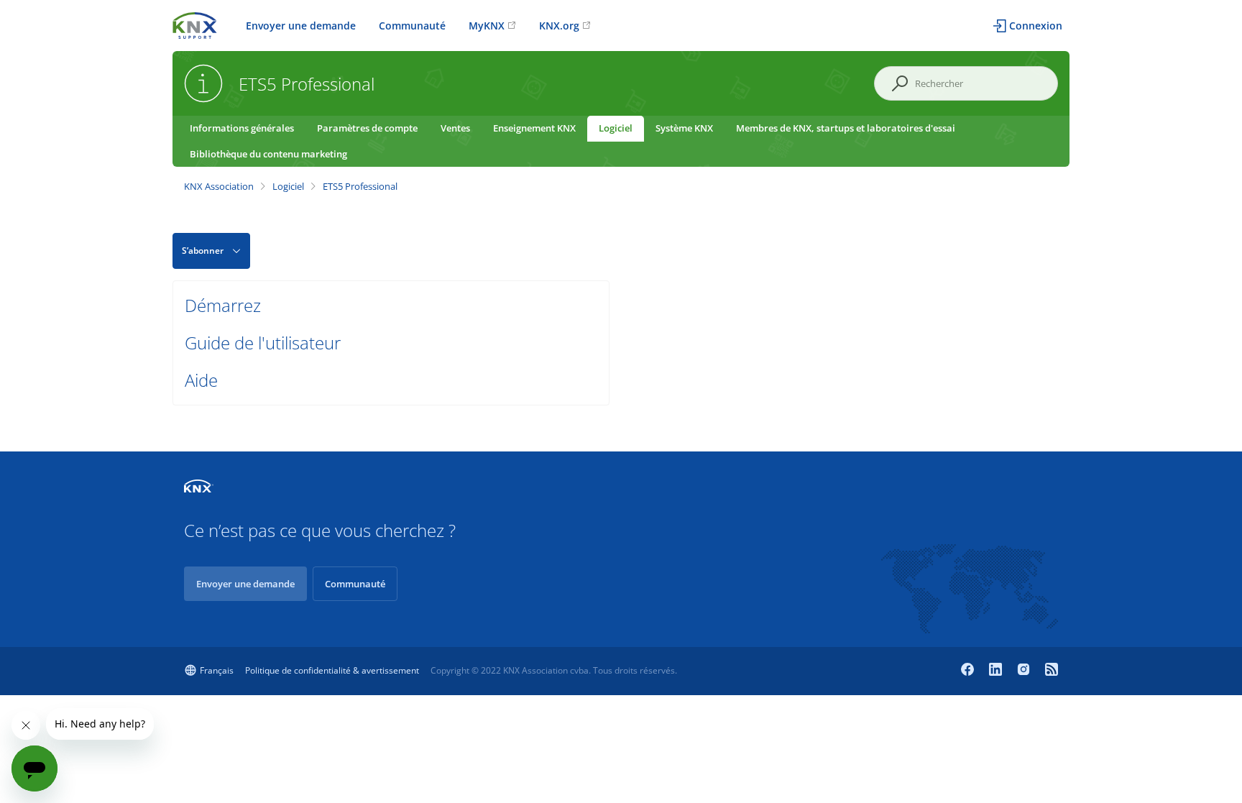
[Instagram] (1025, 670)
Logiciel (615, 127)
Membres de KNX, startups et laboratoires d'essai (845, 127)
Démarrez (223, 305)
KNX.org (559, 25)
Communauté (412, 25)
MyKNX (487, 25)
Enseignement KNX (534, 127)
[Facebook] (969, 670)
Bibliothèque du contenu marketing (268, 153)
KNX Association (219, 186)
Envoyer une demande (301, 25)
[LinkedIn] (997, 670)
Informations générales (242, 127)
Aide (201, 380)
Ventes (455, 127)
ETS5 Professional (360, 186)
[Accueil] (194, 24)
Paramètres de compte (367, 127)
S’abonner (203, 250)
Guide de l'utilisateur (263, 342)
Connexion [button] (1035, 25)
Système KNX (684, 127)
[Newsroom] (1051, 670)
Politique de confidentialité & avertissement (332, 670)
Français (217, 670)
